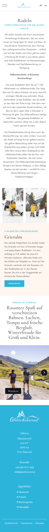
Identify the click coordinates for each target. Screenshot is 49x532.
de (41, 5)
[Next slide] (44, 372)
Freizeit (22, 497)
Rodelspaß (14, 283)
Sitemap (39, 523)
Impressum (27, 523)
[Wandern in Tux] (24, 398)
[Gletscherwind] (24, 5)
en (46, 5)
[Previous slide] (5, 372)
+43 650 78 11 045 (24, 467)
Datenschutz (11, 523)
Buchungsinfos (26, 502)
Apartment (24, 492)
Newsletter (24, 507)
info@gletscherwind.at (24, 471)
